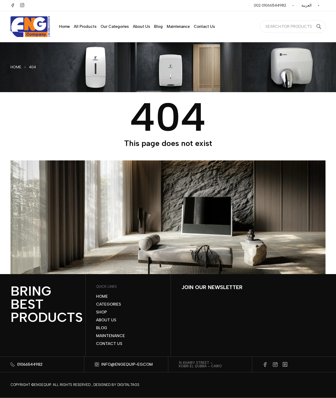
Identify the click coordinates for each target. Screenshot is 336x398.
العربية (306, 5)
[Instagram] (22, 5)
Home (15, 67)
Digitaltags (128, 385)
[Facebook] (12, 5)
